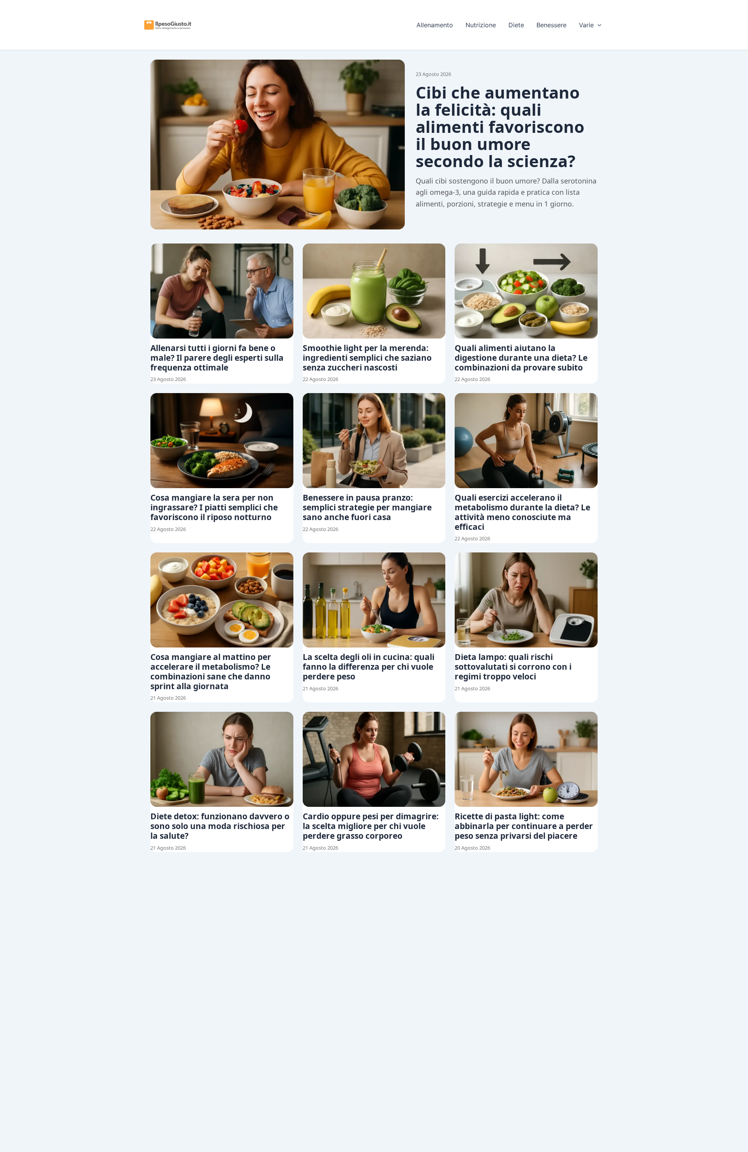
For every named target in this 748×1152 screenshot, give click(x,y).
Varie (586, 25)
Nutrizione (481, 25)
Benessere (551, 25)
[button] (598, 25)
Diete (516, 25)
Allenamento (434, 25)
